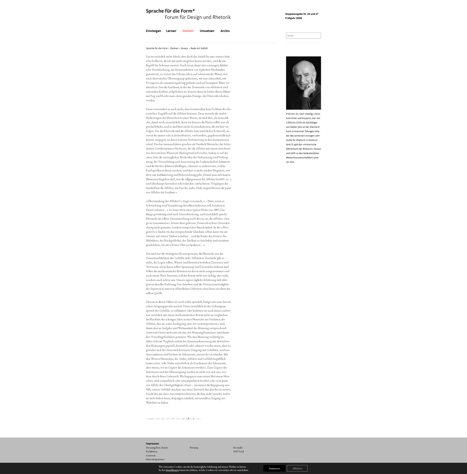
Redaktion (151, 451)
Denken (188, 31)
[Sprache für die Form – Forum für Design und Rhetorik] (188, 15)
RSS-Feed (239, 451)
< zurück (150, 419)
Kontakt (238, 447)
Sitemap (194, 447)
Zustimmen (274, 468)
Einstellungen (172, 470)
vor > (199, 419)
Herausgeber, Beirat (157, 447)
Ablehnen (297, 468)
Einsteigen (153, 31)
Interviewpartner (155, 459)
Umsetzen (207, 31)
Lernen (171, 31)
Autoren (150, 455)
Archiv (225, 31)
